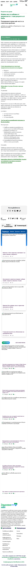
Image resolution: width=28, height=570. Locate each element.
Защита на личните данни (7, 534)
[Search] (26, 5)
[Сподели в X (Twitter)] (13, 218)
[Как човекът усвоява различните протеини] (14, 481)
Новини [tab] (12, 231)
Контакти (20, 533)
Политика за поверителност (10, 557)
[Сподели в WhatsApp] (15, 218)
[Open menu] (1, 5)
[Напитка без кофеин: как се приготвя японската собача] (14, 295)
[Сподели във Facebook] (8, 218)
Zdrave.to (7, 37)
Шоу (11, 1)
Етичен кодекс (7, 541)
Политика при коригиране (6, 548)
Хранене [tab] (17, 231)
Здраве (15, 1)
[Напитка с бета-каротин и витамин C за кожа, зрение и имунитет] (14, 243)
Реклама (19, 536)
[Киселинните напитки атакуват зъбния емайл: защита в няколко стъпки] (14, 269)
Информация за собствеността (7, 538)
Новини (3, 1)
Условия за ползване (8, 531)
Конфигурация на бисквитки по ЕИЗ (13, 562)
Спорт (7, 1)
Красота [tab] (23, 231)
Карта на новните (8, 552)
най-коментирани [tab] (20, 342)
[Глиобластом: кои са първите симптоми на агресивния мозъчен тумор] (14, 406)
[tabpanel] (14, 420)
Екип (18, 538)
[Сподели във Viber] (10, 218)
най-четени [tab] (6, 342)
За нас (18, 531)
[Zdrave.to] (14, 6)
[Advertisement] (14, 174)
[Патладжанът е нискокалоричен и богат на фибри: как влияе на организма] (14, 431)
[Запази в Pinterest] (17, 218)
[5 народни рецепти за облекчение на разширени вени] (14, 322)
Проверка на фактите (6, 544)
